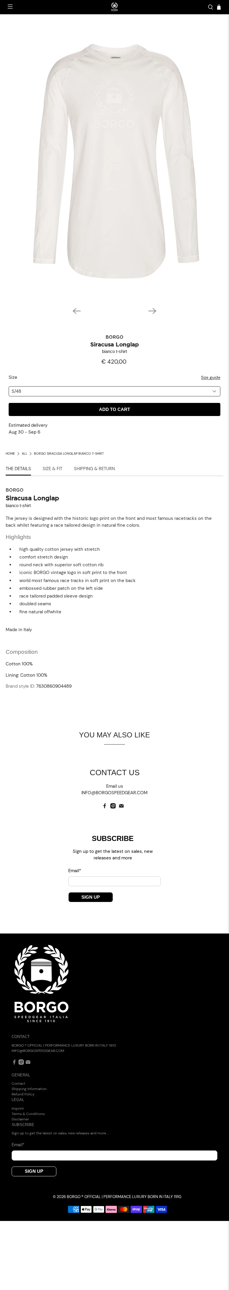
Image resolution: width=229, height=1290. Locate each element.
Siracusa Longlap (114, 345)
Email (74, 871)
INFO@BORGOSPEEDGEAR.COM (38, 1050)
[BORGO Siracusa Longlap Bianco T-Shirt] (114, 161)
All (24, 453)
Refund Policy (23, 1094)
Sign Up (90, 897)
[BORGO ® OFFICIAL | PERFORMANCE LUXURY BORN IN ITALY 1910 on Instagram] (113, 807)
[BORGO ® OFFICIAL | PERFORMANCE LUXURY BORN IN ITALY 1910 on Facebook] (104, 807)
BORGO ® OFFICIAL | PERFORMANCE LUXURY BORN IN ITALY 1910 (124, 1196)
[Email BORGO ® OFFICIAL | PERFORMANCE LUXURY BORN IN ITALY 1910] (121, 807)
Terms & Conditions (28, 1113)
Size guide (210, 377)
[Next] (152, 311)
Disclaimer (20, 1119)
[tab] (18, 469)
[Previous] (76, 311)
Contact (18, 1083)
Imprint (18, 1108)
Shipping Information (29, 1088)
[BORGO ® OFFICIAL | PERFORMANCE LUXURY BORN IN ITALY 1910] (114, 7)
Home (10, 453)
